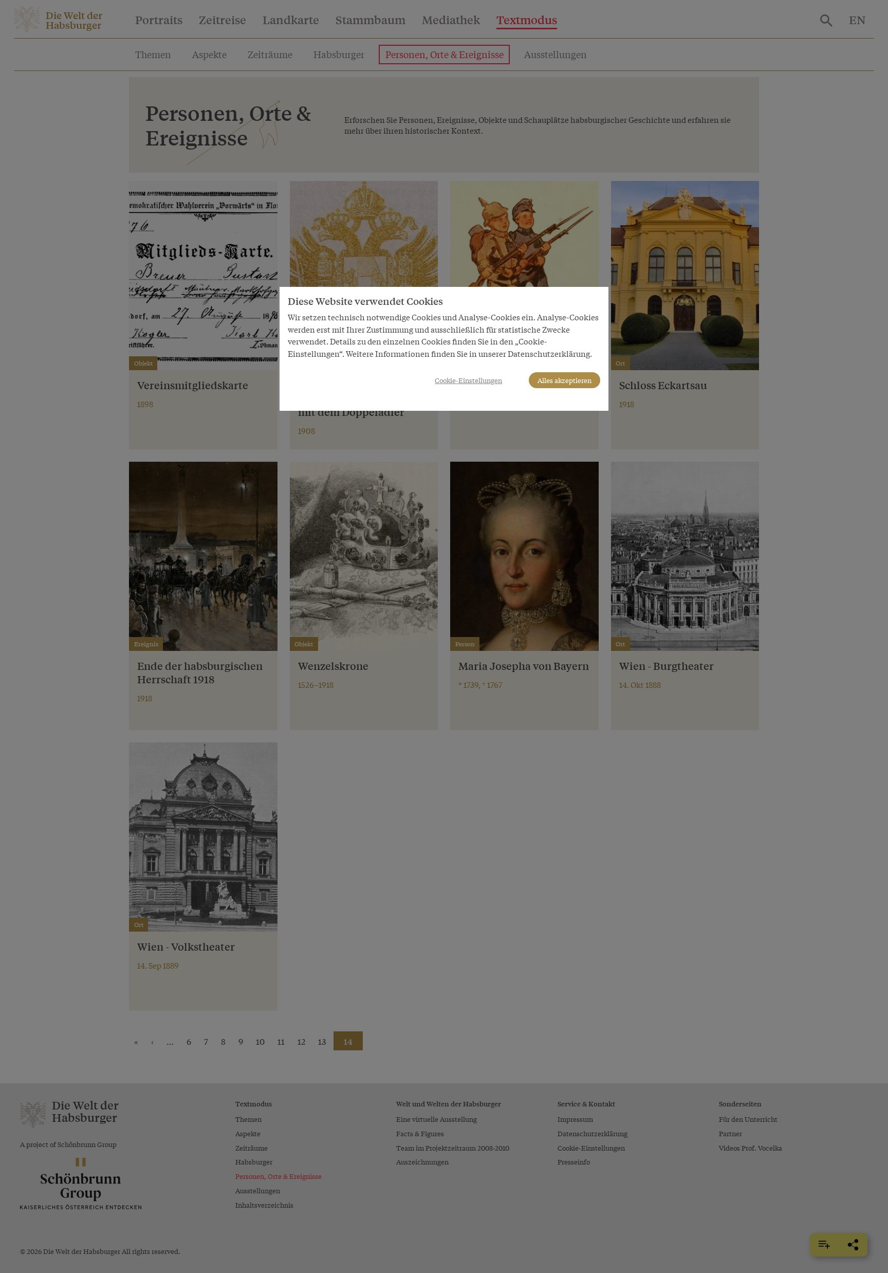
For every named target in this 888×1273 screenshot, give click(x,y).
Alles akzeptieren (564, 380)
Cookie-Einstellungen (468, 380)
